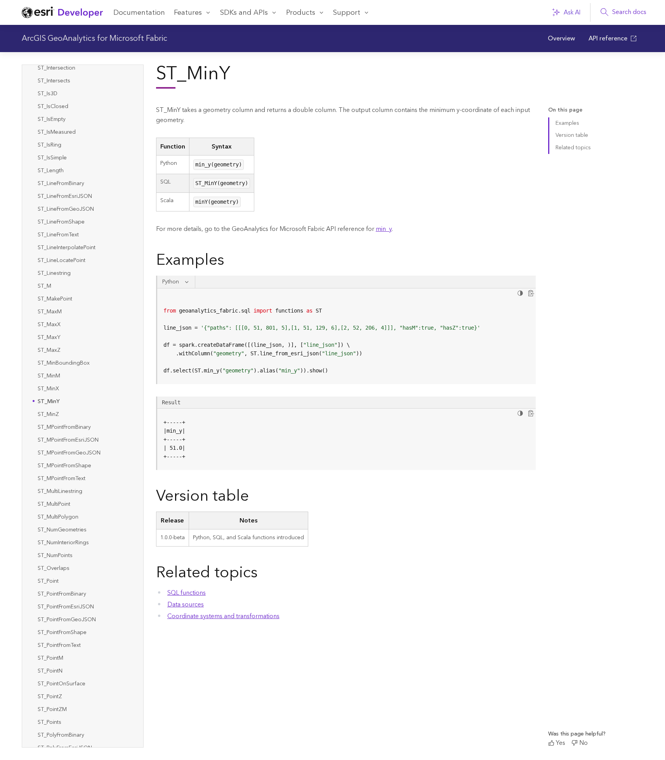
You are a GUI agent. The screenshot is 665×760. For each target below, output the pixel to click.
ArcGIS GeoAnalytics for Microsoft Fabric (94, 38)
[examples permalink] (230, 262)
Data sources (185, 604)
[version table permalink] (255, 497)
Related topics (573, 147)
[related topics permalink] (264, 574)
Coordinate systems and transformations (223, 616)
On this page (565, 110)
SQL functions (186, 592)
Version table (572, 135)
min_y (384, 229)
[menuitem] (561, 38)
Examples (567, 123)
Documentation (139, 13)
